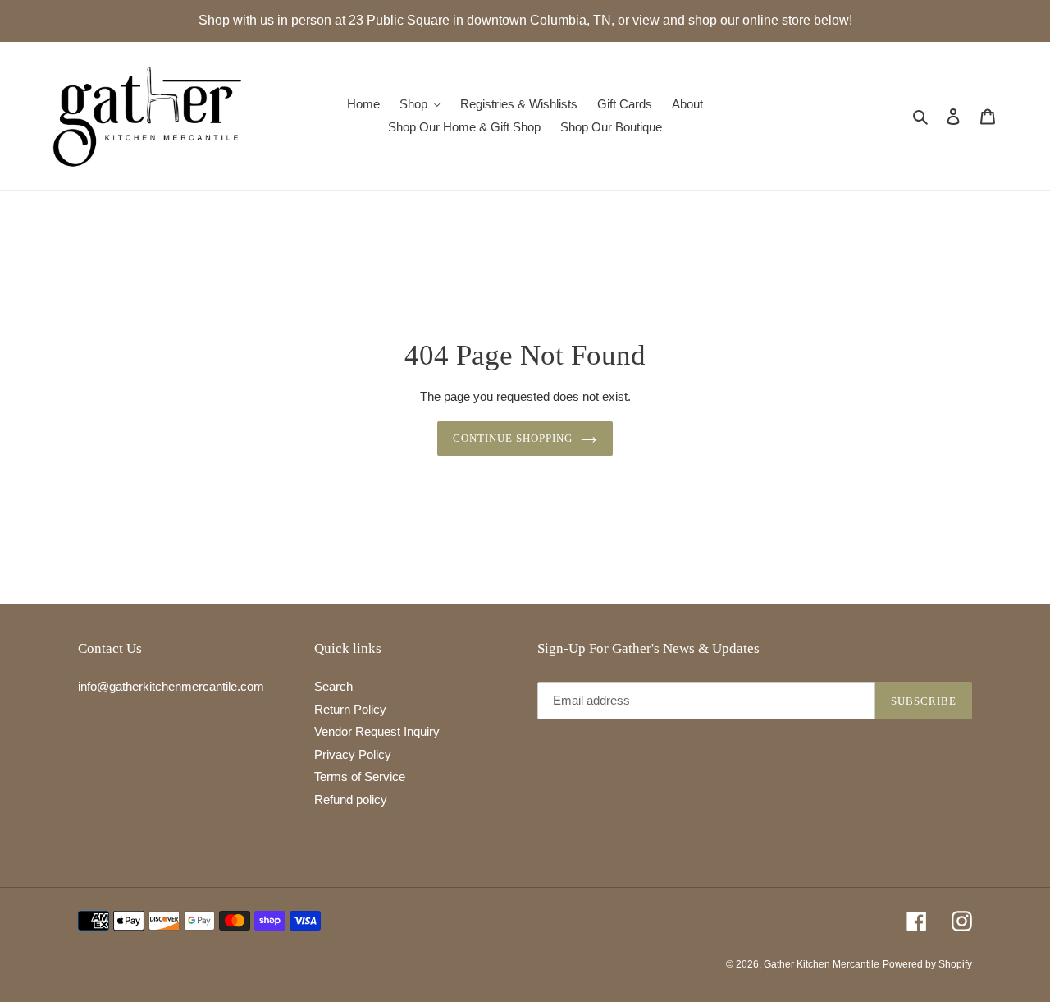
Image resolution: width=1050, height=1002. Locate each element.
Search (333, 686)
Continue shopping (513, 438)
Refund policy (350, 800)
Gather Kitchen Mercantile (821, 964)
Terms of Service (359, 777)
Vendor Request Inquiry (377, 731)
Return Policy (350, 709)
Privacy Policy (352, 754)
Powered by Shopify (927, 964)
